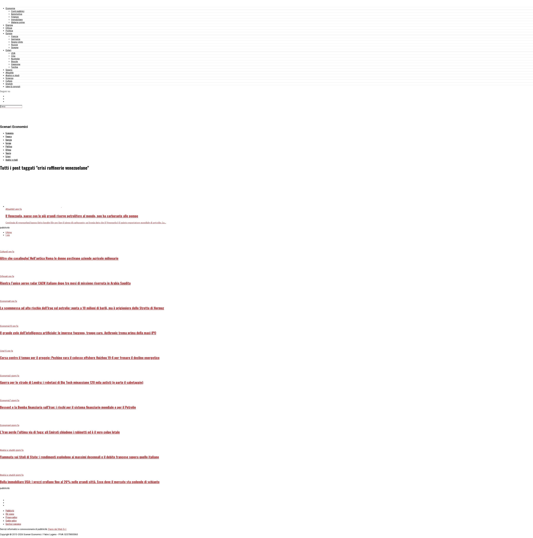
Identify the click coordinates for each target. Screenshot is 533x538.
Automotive (16, 14)
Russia (14, 44)
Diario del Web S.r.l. (57, 529)
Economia (10, 8)
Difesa (9, 28)
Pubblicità (10, 510)
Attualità (9, 72)
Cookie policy (11, 520)
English (9, 83)
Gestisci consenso (13, 524)
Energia (9, 25)
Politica (9, 30)
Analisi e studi (12, 75)
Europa (9, 33)
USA (13, 53)
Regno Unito (17, 42)
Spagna (14, 47)
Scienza (9, 78)
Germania (15, 39)
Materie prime (18, 22)
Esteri (8, 50)
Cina (13, 56)
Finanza (15, 17)
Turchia (14, 67)
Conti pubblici (17, 11)
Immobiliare (17, 19)
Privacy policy (11, 517)
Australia (15, 58)
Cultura (9, 81)
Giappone (15, 64)
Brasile (14, 61)
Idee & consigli (13, 86)
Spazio (9, 70)
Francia (14, 36)
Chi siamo (10, 514)
